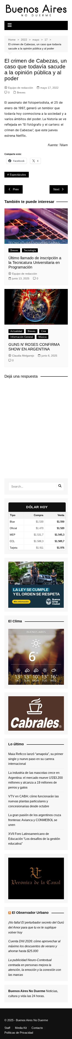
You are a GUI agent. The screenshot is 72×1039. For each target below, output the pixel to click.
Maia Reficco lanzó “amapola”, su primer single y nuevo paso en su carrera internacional (35, 758)
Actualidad (16, 331)
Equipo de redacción (20, 87)
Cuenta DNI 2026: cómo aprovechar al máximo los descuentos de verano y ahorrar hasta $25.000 (34, 946)
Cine (43, 331)
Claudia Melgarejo (23, 355)
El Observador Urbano (30, 913)
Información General (21, 336)
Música (42, 336)
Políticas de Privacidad (18, 1032)
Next (56, 189)
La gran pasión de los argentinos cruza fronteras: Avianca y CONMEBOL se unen (34, 819)
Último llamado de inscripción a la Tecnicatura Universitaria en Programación (34, 262)
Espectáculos (18, 174)
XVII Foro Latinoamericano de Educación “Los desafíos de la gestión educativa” (34, 838)
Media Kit (21, 1027)
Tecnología (30, 250)
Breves (21, 92)
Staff (7, 1027)
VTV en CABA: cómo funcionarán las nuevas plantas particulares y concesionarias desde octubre (33, 801)
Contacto (37, 1027)
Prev (16, 189)
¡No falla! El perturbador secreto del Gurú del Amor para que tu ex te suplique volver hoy (36, 927)
